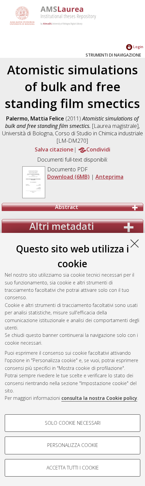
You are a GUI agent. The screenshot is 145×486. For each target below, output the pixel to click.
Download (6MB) (68, 176)
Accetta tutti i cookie (73, 467)
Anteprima (109, 176)
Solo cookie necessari (72, 423)
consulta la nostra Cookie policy (99, 398)
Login (137, 46)
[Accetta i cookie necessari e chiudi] (134, 243)
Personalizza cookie (72, 445)
